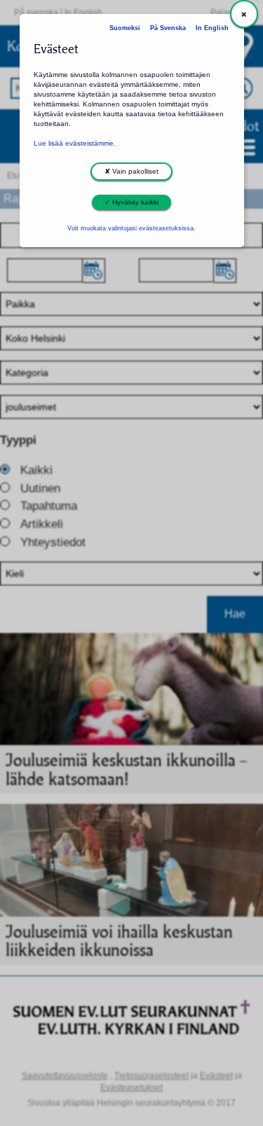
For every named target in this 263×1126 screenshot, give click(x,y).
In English (212, 28)
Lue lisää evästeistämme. (75, 143)
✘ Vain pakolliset (131, 171)
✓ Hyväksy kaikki (131, 202)
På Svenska (168, 28)
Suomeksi (124, 28)
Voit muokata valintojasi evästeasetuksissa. (131, 228)
